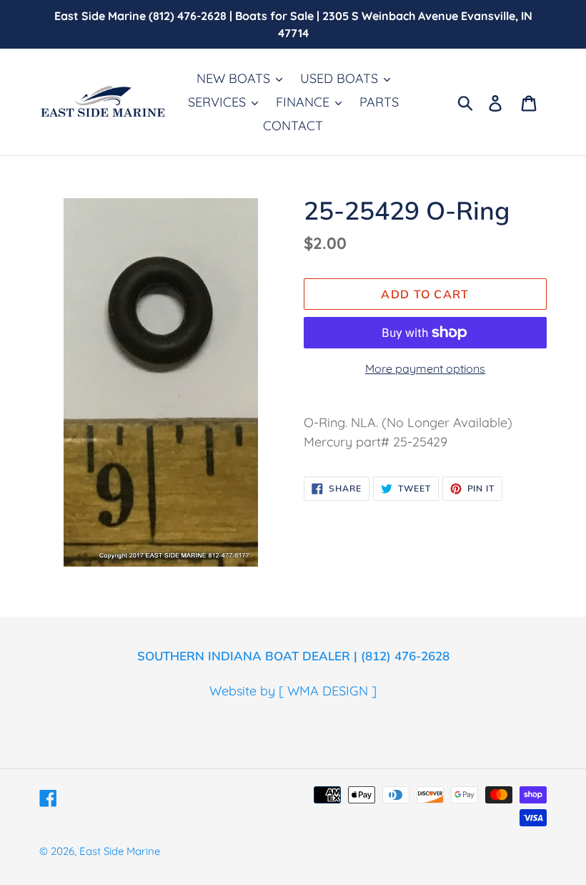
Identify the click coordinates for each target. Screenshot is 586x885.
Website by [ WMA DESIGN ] (293, 691)
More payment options (425, 368)
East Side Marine (119, 851)
